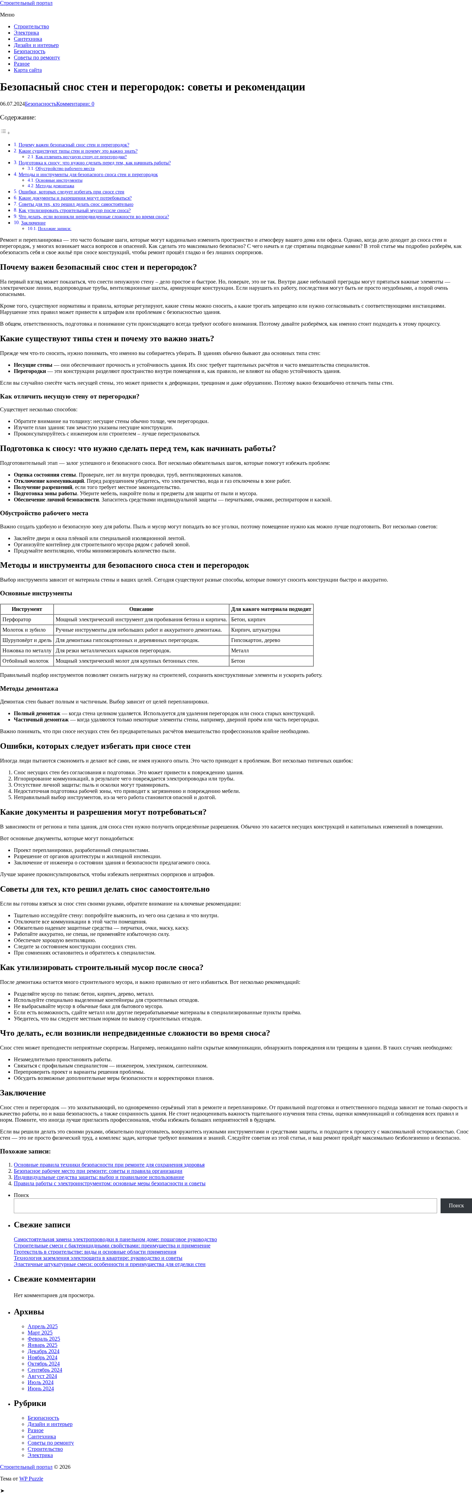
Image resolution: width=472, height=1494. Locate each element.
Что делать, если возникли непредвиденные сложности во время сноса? (94, 216)
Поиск (21, 1195)
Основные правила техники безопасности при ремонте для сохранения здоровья (109, 1165)
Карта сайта (28, 70)
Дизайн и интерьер (36, 45)
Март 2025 (40, 1332)
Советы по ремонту (37, 57)
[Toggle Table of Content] (5, 133)
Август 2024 (42, 1376)
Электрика (26, 33)
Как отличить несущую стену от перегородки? (81, 156)
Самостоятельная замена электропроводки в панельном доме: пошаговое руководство (115, 1239)
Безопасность (29, 51)
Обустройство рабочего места (65, 168)
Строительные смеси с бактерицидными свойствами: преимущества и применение (112, 1245)
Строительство (31, 26)
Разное (22, 64)
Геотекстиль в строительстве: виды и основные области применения (95, 1252)
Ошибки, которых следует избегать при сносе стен (71, 191)
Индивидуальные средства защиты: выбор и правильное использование (99, 1177)
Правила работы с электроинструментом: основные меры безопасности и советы (110, 1183)
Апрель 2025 (43, 1326)
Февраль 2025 (44, 1339)
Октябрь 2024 (44, 1364)
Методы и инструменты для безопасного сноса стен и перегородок (88, 174)
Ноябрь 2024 (42, 1357)
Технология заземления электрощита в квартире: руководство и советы (98, 1258)
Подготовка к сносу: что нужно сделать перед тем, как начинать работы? (95, 162)
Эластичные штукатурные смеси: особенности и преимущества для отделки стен (110, 1264)
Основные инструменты (59, 180)
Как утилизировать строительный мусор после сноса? (75, 210)
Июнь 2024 (41, 1388)
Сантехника (28, 39)
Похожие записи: (55, 228)
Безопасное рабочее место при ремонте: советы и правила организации (98, 1171)
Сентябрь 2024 (45, 1370)
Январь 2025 (42, 1345)
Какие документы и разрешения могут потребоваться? (75, 198)
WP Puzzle (31, 1479)
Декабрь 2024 (43, 1351)
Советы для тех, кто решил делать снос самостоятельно (76, 204)
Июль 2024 (41, 1382)
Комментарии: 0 (75, 104)
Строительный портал (26, 3)
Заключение (33, 223)
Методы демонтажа (55, 185)
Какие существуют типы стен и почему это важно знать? (78, 151)
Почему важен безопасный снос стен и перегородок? (74, 144)
